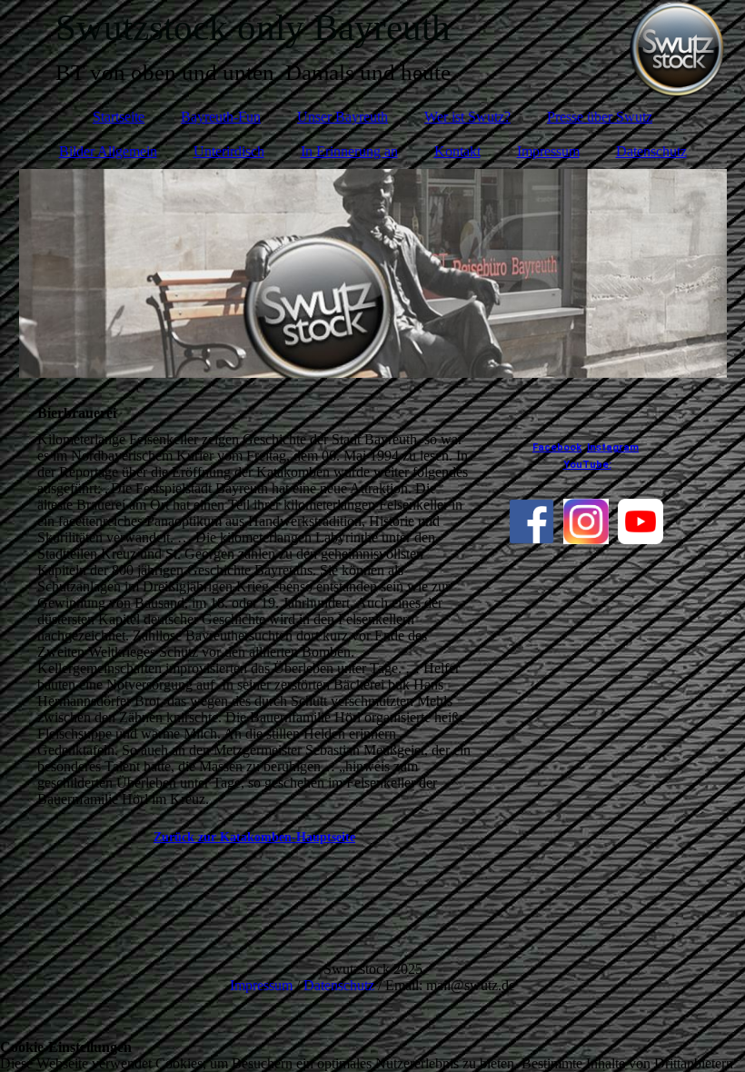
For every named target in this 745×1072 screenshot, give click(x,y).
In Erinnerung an (349, 151)
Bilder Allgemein (108, 151)
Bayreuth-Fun (221, 116)
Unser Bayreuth (342, 116)
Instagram (613, 447)
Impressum (548, 151)
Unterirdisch (229, 151)
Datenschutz (651, 151)
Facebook (556, 447)
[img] (373, 273)
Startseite (118, 116)
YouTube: (587, 465)
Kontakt (457, 151)
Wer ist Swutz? (467, 116)
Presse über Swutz (599, 116)
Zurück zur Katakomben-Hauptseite (254, 837)
